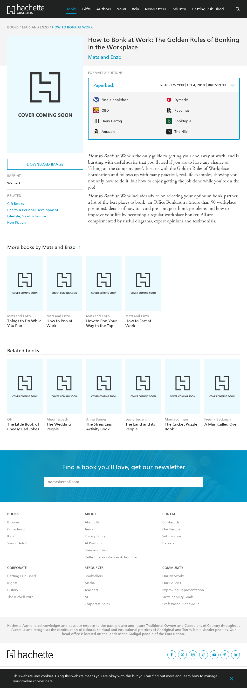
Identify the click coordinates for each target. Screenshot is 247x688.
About (90, 514)
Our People (171, 529)
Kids (10, 536)
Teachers (91, 590)
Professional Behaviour (180, 604)
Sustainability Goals (177, 597)
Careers (168, 543)
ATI (87, 597)
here (49, 681)
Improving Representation (183, 590)
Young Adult (17, 543)
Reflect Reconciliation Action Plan (111, 557)
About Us (92, 522)
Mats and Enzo (104, 57)
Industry (179, 9)
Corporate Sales (97, 604)
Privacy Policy (95, 536)
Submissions (171, 536)
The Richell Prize (20, 597)
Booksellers (94, 576)
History (12, 590)
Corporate (17, 568)
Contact (170, 514)
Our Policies (171, 583)
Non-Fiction (16, 222)
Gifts (86, 9)
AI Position (93, 543)
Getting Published (208, 9)
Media (90, 583)
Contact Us (170, 522)
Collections (16, 529)
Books (71, 9)
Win (135, 9)
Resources (94, 568)
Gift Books (15, 204)
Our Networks (173, 576)
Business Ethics (96, 550)
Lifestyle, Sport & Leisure (26, 216)
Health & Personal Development (32, 210)
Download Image (45, 164)
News (121, 9)
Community (172, 568)
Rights (12, 583)
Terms (89, 529)
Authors (103, 9)
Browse (13, 522)
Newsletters (155, 9)
